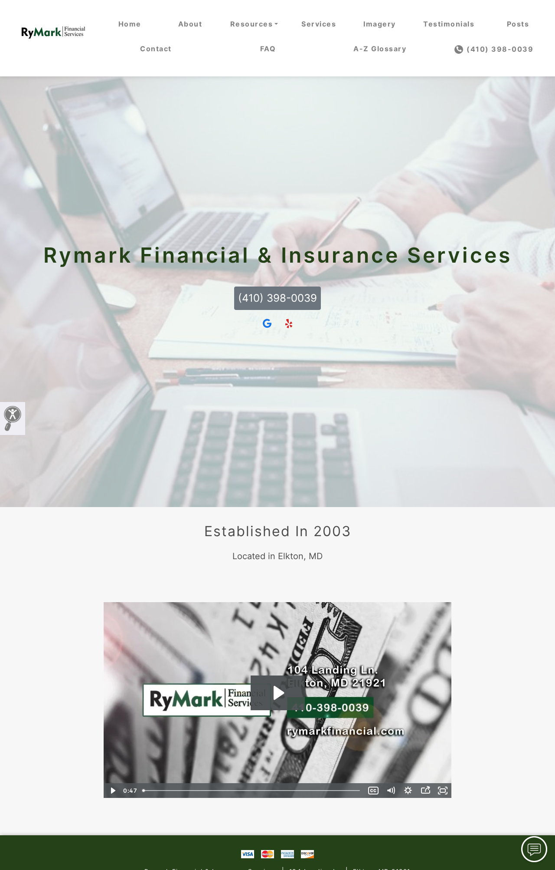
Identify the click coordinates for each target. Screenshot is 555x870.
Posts (518, 24)
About (190, 24)
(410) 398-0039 (499, 49)
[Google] (267, 324)
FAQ (268, 48)
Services (318, 24)
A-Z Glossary (379, 48)
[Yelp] (288, 324)
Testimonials (448, 24)
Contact (156, 48)
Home (129, 24)
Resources (251, 24)
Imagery (379, 24)
